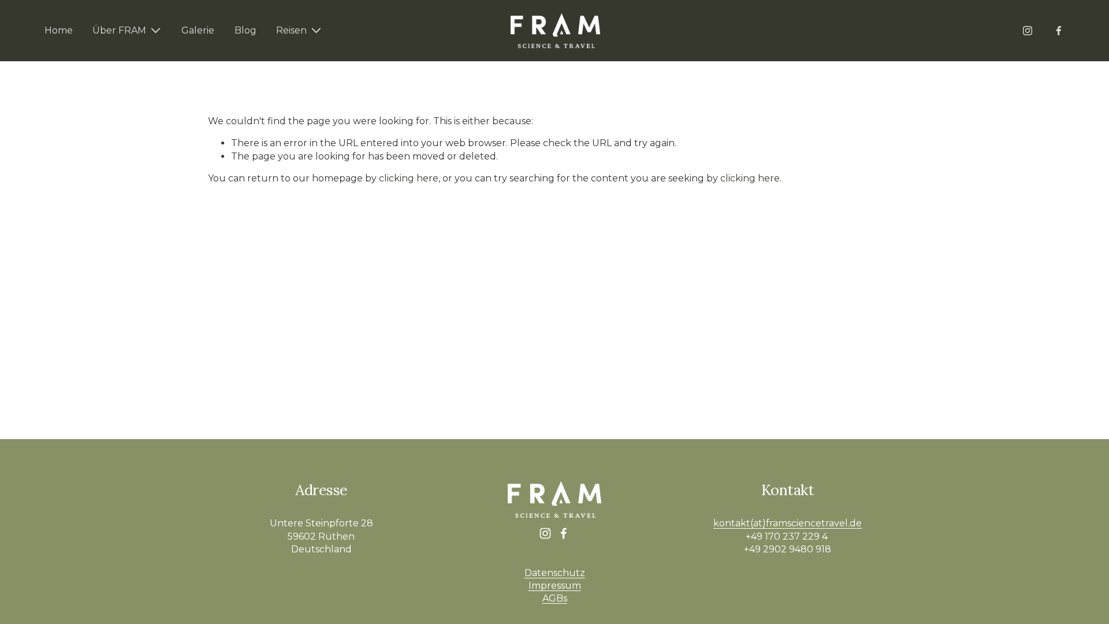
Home (58, 30)
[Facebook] (1059, 30)
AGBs (554, 598)
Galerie (197, 30)
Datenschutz (554, 572)
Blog (245, 30)
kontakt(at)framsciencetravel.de (787, 523)
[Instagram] (1027, 30)
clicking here (408, 178)
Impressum (555, 585)
